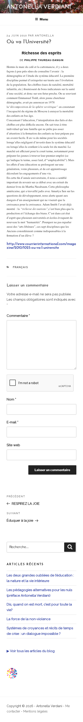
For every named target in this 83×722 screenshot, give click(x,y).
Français (20, 267)
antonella (44, 35)
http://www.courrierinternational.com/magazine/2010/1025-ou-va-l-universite (41, 246)
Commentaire (18, 316)
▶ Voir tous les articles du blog (31, 651)
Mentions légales (35, 711)
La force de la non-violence (28, 619)
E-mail (12, 422)
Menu (44, 19)
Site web (13, 445)
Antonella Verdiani (39, 6)
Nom (11, 399)
